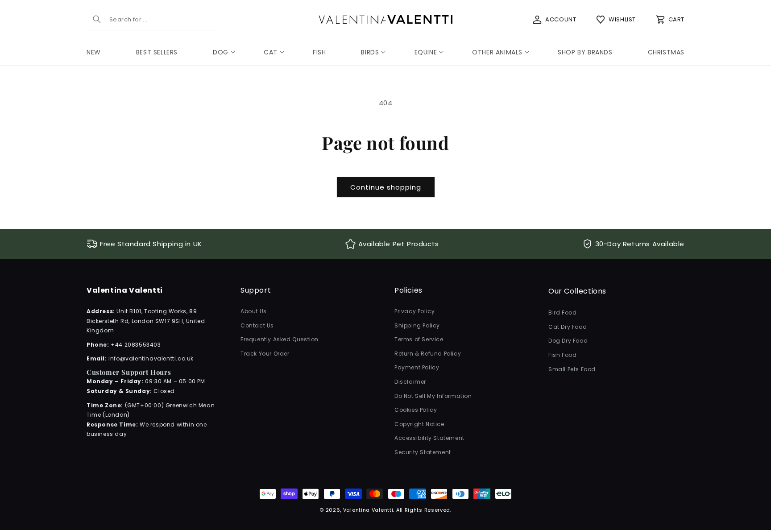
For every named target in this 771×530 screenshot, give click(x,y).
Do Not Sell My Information (433, 396)
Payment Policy (416, 367)
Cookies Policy (415, 410)
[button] (220, 52)
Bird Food (562, 312)
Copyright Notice (419, 424)
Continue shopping (385, 187)
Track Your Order (265, 353)
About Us (253, 311)
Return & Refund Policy (427, 353)
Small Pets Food (572, 369)
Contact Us (257, 325)
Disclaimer (410, 381)
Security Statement (422, 452)
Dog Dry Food (568, 340)
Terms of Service (419, 339)
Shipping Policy (417, 325)
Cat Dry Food (567, 327)
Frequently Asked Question (279, 339)
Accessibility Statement (429, 438)
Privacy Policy (414, 311)
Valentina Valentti (368, 509)
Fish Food (562, 355)
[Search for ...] (97, 19)
